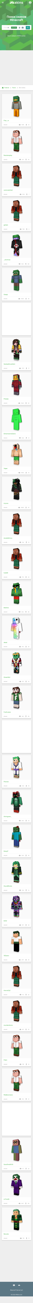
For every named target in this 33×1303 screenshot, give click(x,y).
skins (19, 2)
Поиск (14, 87)
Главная (5, 88)
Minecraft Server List (16, 1290)
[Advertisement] (16, 67)
